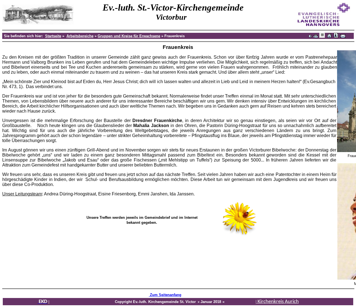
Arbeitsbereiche (79, 36)
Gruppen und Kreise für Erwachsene (129, 36)
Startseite (53, 36)
